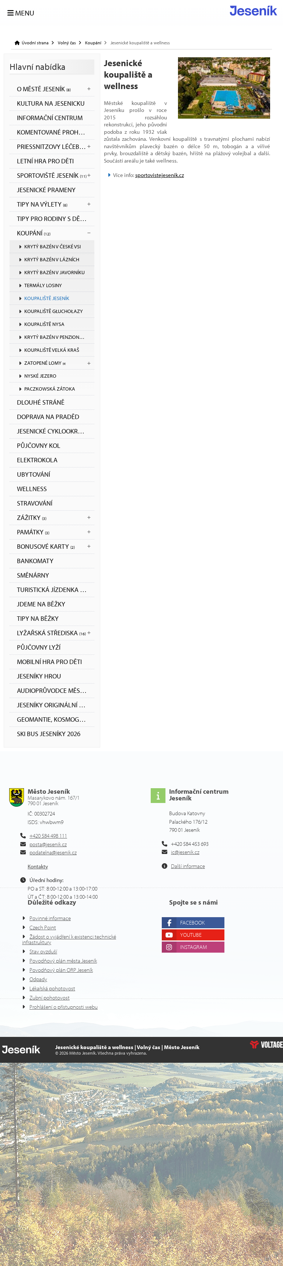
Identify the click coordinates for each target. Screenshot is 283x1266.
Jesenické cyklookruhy (53, 431)
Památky (33, 532)
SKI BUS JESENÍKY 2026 (48, 733)
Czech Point (42, 927)
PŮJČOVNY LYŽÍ (38, 647)
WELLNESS (32, 488)
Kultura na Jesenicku (51, 103)
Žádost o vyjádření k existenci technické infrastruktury (69, 939)
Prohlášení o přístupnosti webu (63, 1006)
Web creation (266, 1045)
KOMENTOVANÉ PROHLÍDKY (55, 132)
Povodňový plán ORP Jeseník (61, 969)
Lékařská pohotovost (52, 988)
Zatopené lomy (45, 363)
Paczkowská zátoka (49, 388)
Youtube (191, 934)
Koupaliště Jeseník (46, 298)
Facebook (192, 922)
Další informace (188, 865)
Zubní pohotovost (49, 997)
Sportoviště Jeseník (52, 175)
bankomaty (35, 561)
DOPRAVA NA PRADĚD (48, 416)
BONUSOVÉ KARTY (46, 546)
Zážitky (31, 517)
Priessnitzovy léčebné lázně (55, 146)
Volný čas (67, 43)
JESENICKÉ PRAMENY (46, 190)
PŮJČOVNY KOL (38, 445)
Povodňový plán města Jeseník (63, 960)
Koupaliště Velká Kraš (51, 350)
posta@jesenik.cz (48, 844)
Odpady (38, 979)
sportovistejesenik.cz (159, 174)
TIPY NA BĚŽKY (38, 618)
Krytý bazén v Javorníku (54, 272)
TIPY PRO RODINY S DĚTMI (53, 218)
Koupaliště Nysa (44, 324)
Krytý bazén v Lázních (51, 259)
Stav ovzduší (43, 951)
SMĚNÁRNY (33, 575)
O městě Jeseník (44, 89)
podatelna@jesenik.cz (53, 852)
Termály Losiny (43, 285)
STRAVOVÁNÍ (34, 503)
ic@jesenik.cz (185, 851)
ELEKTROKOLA (37, 460)
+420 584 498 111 (48, 835)
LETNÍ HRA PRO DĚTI (45, 161)
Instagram (193, 946)
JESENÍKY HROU (39, 676)
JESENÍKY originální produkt (55, 705)
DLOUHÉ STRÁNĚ (40, 402)
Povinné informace (50, 918)
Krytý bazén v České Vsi (52, 246)
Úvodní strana (253, 11)
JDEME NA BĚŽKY (41, 604)
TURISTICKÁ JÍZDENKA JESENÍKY (55, 589)
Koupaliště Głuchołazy (53, 311)
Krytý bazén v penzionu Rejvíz (59, 337)
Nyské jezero (40, 375)
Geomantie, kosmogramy (55, 719)
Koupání (93, 43)
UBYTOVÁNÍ (33, 474)
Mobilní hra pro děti (49, 661)
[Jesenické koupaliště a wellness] (224, 88)
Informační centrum (50, 117)
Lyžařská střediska (51, 633)
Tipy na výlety (42, 204)
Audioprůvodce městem (54, 690)
